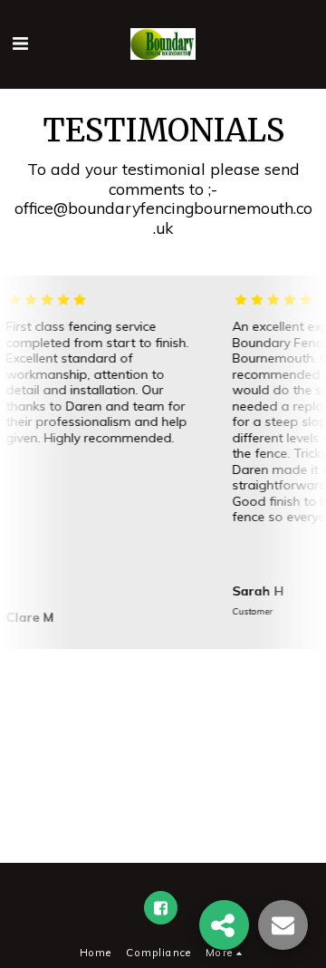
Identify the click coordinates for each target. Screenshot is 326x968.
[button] (20, 43)
